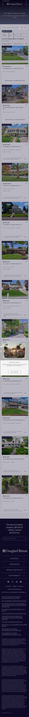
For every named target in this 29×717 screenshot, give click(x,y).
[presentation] (14, 372)
